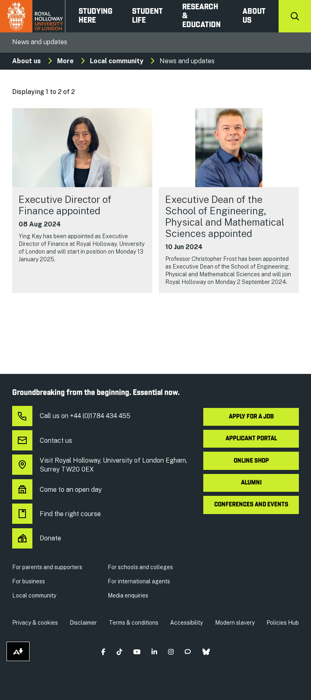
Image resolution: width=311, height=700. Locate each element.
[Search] (295, 16)
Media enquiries (128, 595)
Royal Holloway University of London (33, 16)
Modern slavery (235, 622)
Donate (50, 538)
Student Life (147, 16)
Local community (116, 61)
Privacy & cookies (35, 622)
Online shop (251, 461)
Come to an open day (71, 489)
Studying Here (96, 16)
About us (254, 16)
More (65, 61)
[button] (103, 651)
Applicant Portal (251, 438)
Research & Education (201, 16)
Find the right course (70, 514)
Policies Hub (282, 622)
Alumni (251, 483)
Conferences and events (251, 505)
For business (28, 581)
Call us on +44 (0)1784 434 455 (85, 416)
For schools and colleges (140, 567)
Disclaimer (83, 622)
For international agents (139, 581)
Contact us (56, 440)
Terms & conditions (133, 622)
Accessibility (186, 622)
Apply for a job (251, 417)
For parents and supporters (47, 567)
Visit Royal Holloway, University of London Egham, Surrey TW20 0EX (113, 465)
